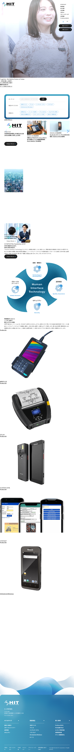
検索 (43, 99)
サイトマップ (24, 748)
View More (10, 144)
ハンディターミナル (40, 104)
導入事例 (62, 8)
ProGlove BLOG (64, 18)
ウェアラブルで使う (53, 111)
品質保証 (6, 730)
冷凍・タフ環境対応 (51, 114)
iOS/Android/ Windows (27, 107)
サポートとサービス (64, 14)
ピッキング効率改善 (59, 730)
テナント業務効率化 (60, 735)
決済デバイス (24, 104)
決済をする (23, 111)
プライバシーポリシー (32, 748)
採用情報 (62, 16)
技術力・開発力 (7, 725)
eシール (32, 737)
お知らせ (62, 12)
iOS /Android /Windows (36, 735)
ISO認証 (19, 748)
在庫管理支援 (58, 732)
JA (63, 21)
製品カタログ (65, 25)
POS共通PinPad (59, 727)
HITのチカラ (63, 4)
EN (67, 21)
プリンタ (31, 104)
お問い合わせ (65, 29)
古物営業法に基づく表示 (42, 748)
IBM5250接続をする (26, 114)
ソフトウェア (50, 104)
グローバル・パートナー (9, 727)
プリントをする (42, 111)
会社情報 (62, 10)
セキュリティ (7, 732)
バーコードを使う (33, 111)
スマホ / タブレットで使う (39, 114)
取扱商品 (62, 6)
